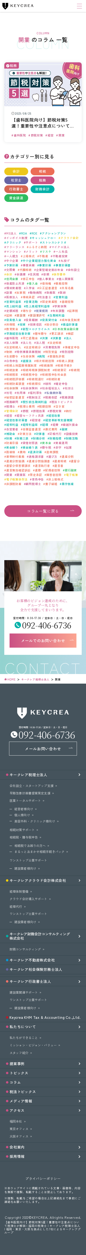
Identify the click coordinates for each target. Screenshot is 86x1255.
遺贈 (38, 470)
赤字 (58, 447)
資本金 (46, 442)
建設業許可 (37, 315)
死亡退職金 (30, 338)
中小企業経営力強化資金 (39, 260)
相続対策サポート (22, 829)
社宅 (9, 392)
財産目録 (12, 442)
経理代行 (16, 906)
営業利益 (61, 297)
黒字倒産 (68, 483)
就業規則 (42, 310)
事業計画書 (63, 265)
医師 (63, 292)
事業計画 (45, 265)
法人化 (27, 342)
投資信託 (36, 324)
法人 (69, 338)
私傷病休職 (54, 392)
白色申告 (12, 360)
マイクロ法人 (60, 247)
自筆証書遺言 (32, 429)
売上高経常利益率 (38, 306)
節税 (26, 411)
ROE (35, 233)
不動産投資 (60, 256)
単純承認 (29, 297)
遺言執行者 (42, 465)
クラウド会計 (69, 237)
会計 (16, 171)
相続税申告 (30, 374)
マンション (14, 251)
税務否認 (51, 397)
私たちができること (24, 1037)
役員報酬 (32, 319)
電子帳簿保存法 (16, 479)
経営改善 (54, 415)
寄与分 (27, 310)
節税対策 (55, 411)
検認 (71, 333)
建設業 (21, 315)
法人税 (40, 342)
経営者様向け (23, 809)
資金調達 (16, 197)
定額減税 (12, 310)
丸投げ (65, 260)
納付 (69, 411)
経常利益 (12, 424)
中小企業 (12, 260)
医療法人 (12, 297)
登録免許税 (57, 356)
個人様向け (22, 815)
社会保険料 (30, 388)
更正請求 (57, 333)
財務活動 (72, 438)
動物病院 (36, 292)
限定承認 (36, 474)
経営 (9, 415)
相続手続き (65, 365)
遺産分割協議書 (39, 461)
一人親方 (12, 256)
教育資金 (12, 329)
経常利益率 (30, 424)
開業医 (21, 474)
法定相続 (55, 342)
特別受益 (51, 351)
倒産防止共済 (15, 283)
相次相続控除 (45, 360)
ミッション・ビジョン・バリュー (33, 1045)
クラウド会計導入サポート (28, 899)
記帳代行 (55, 433)
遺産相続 (60, 461)
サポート (32, 242)
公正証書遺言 (48, 288)
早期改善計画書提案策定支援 (30, 793)
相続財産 (54, 379)
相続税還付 (36, 379)
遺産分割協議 (15, 461)
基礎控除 (68, 301)
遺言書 (58, 465)
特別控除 (68, 351)
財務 (9, 438)
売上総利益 (14, 306)
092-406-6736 (46, 625)
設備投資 (72, 433)
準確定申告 (72, 347)
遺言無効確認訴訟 (18, 470)
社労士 (16, 180)
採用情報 (17, 1156)
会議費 (21, 274)
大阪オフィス (19, 1136)
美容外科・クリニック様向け (34, 821)
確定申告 (61, 383)
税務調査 (68, 397)
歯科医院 (12, 338)
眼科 (48, 383)
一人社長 (61, 251)
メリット (32, 251)
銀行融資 (71, 470)
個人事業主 (46, 278)
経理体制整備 (19, 891)
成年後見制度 (71, 319)
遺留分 (75, 461)
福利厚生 (36, 392)
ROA (24, 233)
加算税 (21, 292)
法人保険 (12, 342)
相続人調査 (66, 360)
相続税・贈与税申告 (24, 837)
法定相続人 (14, 347)
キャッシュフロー (44, 237)
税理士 (10, 406)
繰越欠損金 (70, 424)
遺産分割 (68, 456)
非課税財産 (14, 483)
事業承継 (29, 265)
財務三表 (22, 438)
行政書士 (16, 189)
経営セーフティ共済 (30, 415)
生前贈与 (12, 356)
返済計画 (36, 452)
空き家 (59, 406)
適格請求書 (36, 456)
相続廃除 (47, 365)
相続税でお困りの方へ (30, 845)
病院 (42, 356)
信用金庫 (12, 278)
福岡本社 (16, 1121)
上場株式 (29, 256)
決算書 (57, 338)
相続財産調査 (15, 383)
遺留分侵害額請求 (18, 465)
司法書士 (45, 297)
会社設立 (74, 269)
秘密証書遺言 (15, 397)
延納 (9, 315)
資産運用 (61, 442)
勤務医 (50, 292)
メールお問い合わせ (43, 748)
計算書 (40, 433)
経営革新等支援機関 (59, 420)
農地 (23, 452)
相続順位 (35, 383)
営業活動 (32, 301)
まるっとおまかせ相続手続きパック (39, 851)
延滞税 (73, 310)
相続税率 (12, 374)
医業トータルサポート (25, 800)
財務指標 (55, 438)
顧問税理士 (33, 483)
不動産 (43, 256)
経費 (56, 424)
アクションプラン (54, 233)
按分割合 (52, 324)
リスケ (46, 251)
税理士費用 (27, 406)
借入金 (33, 283)
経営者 (36, 420)
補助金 (10, 433)
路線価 (10, 452)
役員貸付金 (49, 319)
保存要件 (60, 274)
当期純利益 (57, 315)
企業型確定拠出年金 (50, 269)
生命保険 (29, 356)
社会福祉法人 (51, 388)
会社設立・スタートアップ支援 (32, 785)
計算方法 (26, 433)
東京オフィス (19, 1128)
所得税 (10, 324)
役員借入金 (14, 319)
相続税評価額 (15, 379)
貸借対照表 (30, 442)
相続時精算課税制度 (36, 370)
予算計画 (12, 265)
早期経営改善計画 (18, 333)
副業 (9, 292)
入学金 (30, 288)
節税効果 (39, 411)
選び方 (52, 456)
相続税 (75, 370)
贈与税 (46, 447)
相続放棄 (12, 370)
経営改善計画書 (16, 420)
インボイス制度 (16, 237)
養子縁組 (51, 483)
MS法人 (11, 233)
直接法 (27, 360)
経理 (45, 424)
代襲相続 (26, 269)
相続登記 (60, 370)
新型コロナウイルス (36, 329)
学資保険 (60, 306)
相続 (42, 171)
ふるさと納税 (38, 247)
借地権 (46, 283)
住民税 (34, 274)
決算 (45, 338)
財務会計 (42, 189)
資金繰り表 (30, 447)
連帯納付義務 (15, 456)
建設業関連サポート (24, 992)
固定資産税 (49, 301)
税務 (42, 180)
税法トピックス (62, 401)
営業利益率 (14, 301)
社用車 (21, 392)
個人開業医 (66, 278)
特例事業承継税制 (28, 351)
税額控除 (45, 406)
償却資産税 (14, 288)
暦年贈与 (41, 333)
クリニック (14, 242)
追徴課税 (52, 452)
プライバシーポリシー (43, 1178)
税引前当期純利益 (35, 401)
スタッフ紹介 (19, 1052)
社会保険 (12, 388)
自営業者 (12, 429)
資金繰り (12, 447)
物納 (9, 351)
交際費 (10, 269)
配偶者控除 (52, 470)
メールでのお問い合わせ (43, 640)
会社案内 (17, 1146)
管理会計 (12, 411)
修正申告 (29, 278)
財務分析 (39, 438)
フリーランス (15, 247)
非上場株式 (56, 479)
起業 (69, 447)
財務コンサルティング (25, 949)
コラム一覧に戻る (43, 511)
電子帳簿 (72, 474)
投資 (23, 324)
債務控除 (61, 283)
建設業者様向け (25, 868)
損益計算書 (70, 324)
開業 (9, 474)
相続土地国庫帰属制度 (21, 365)
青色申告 (38, 479)
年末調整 (59, 310)
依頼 (46, 274)
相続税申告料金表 (54, 374)
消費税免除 (52, 347)
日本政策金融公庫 (66, 329)
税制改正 (35, 397)
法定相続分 (33, 347)
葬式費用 (51, 429)
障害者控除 (54, 474)
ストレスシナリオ (54, 242)
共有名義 (68, 288)
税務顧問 (12, 401)
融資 (65, 429)
